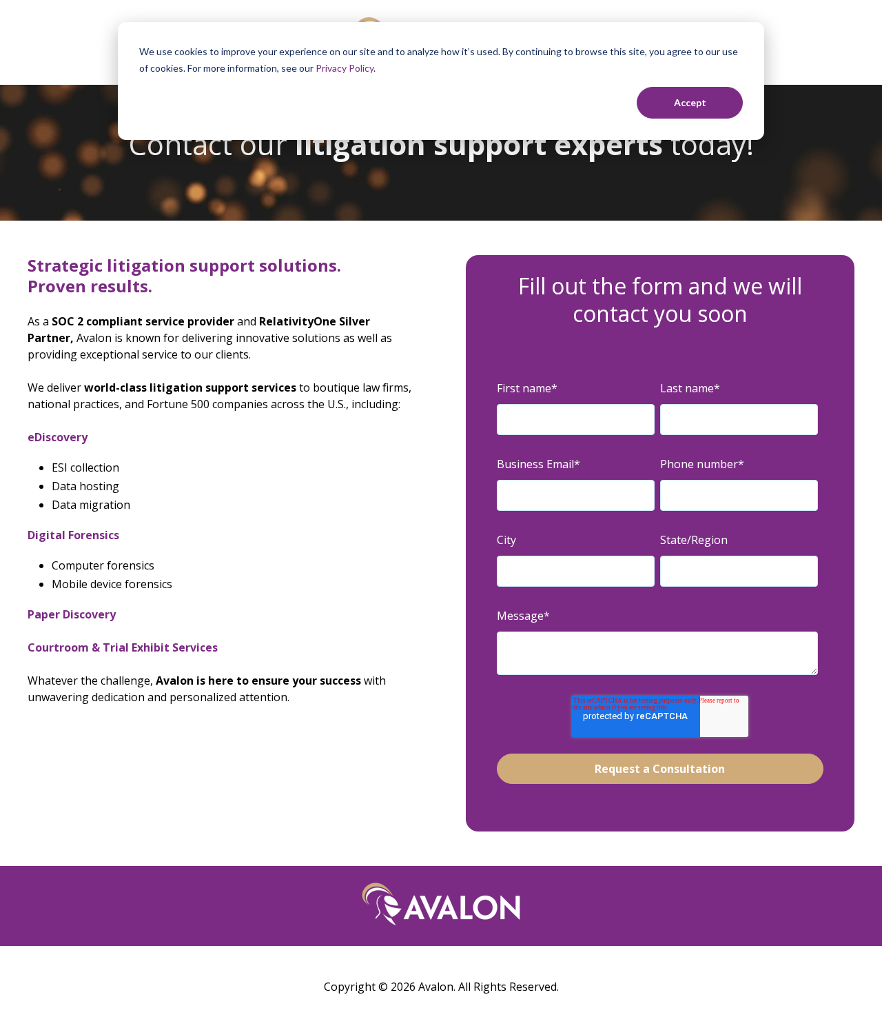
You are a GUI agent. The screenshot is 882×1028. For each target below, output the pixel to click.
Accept (690, 102)
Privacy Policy (344, 68)
